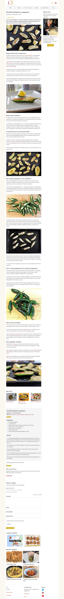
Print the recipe (8, 465)
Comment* (8, 496)
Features (36, 7)
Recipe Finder (9, 475)
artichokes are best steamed (15, 334)
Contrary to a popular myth (16, 141)
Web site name (9, 516)
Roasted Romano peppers (12, 344)
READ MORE (50, 45)
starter (14, 414)
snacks (18, 414)
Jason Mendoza (28, 55)
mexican (27, 414)
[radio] (7, 490)
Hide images (9, 416)
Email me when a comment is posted (15, 520)
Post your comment (10, 528)
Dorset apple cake (11, 564)
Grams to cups (27, 7)
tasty (33, 414)
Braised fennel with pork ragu (13, 579)
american (22, 414)
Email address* (9, 511)
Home (10, 7)
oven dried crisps (25, 329)
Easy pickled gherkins (28, 564)
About (53, 7)
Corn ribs (8, 324)
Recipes (19, 7)
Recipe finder (45, 7)
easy (30, 414)
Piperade (8, 356)
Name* (7, 507)
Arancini (11, 63)
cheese (10, 414)
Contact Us (26, 593)
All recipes (8, 595)
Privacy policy (9, 592)
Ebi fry (18, 63)
